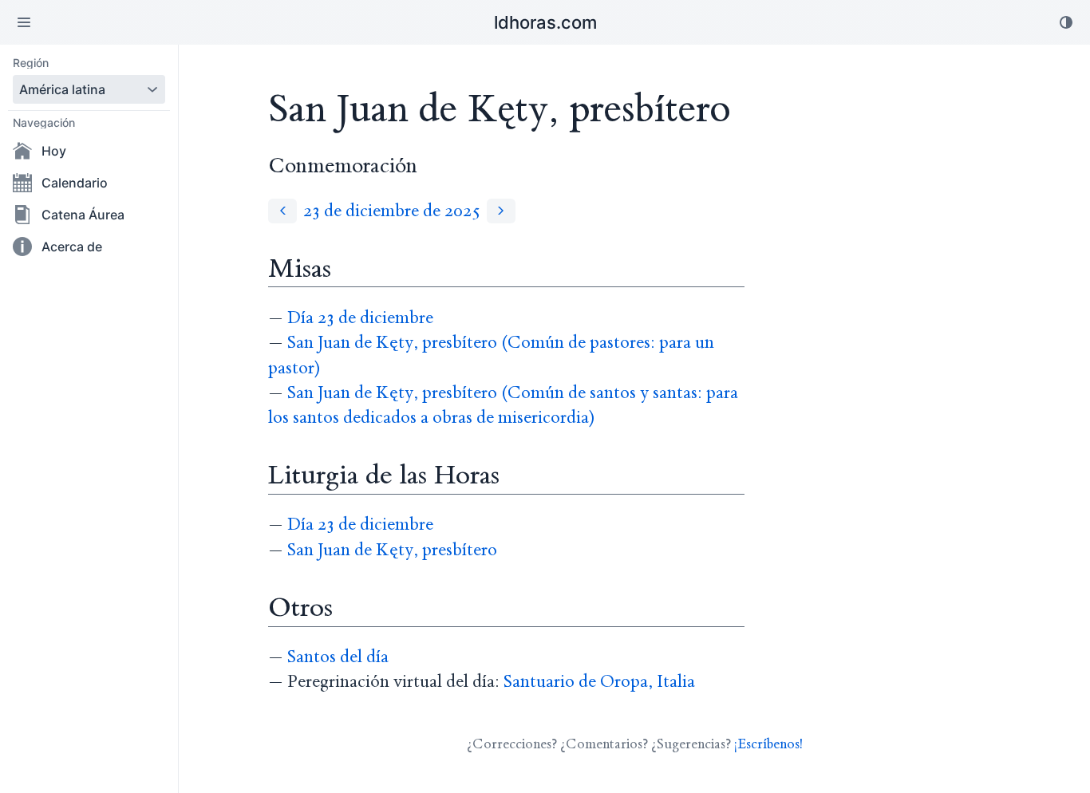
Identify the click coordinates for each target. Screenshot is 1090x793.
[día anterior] (282, 211)
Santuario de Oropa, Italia (599, 681)
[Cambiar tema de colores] (1066, 22)
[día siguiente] (501, 211)
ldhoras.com (545, 22)
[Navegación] (23, 22)
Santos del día (338, 657)
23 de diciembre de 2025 (391, 211)
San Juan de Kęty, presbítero (392, 550)
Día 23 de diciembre (360, 318)
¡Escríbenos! (768, 744)
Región (31, 63)
